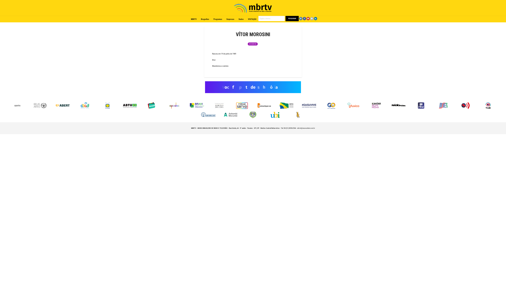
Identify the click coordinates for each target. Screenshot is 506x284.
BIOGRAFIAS (252, 44)
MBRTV (194, 19)
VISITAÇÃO (252, 19)
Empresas (230, 19)
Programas (217, 19)
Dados (241, 19)
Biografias (205, 19)
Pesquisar (292, 18)
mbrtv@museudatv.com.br (306, 128)
